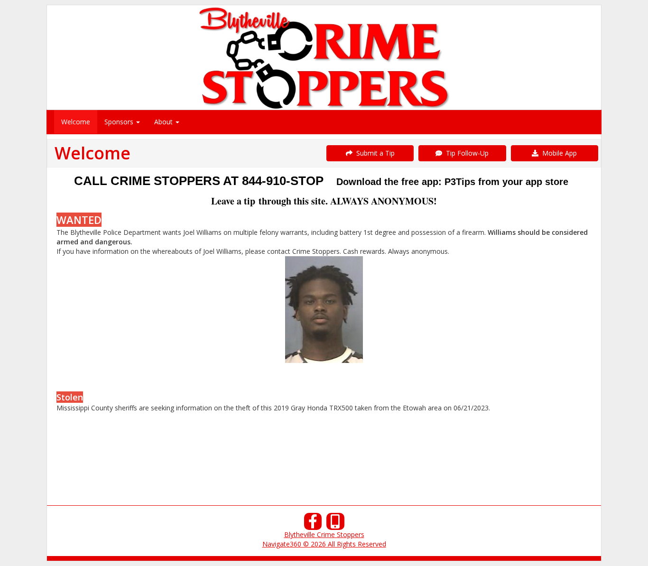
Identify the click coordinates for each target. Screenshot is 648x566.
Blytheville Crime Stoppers (324, 534)
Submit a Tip (373, 153)
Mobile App (557, 153)
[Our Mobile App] (335, 524)
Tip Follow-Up (465, 153)
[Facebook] (313, 524)
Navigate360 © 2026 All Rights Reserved (324, 543)
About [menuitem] (164, 121)
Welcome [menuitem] (75, 121)
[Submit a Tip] (324, 57)
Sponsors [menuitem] (119, 121)
